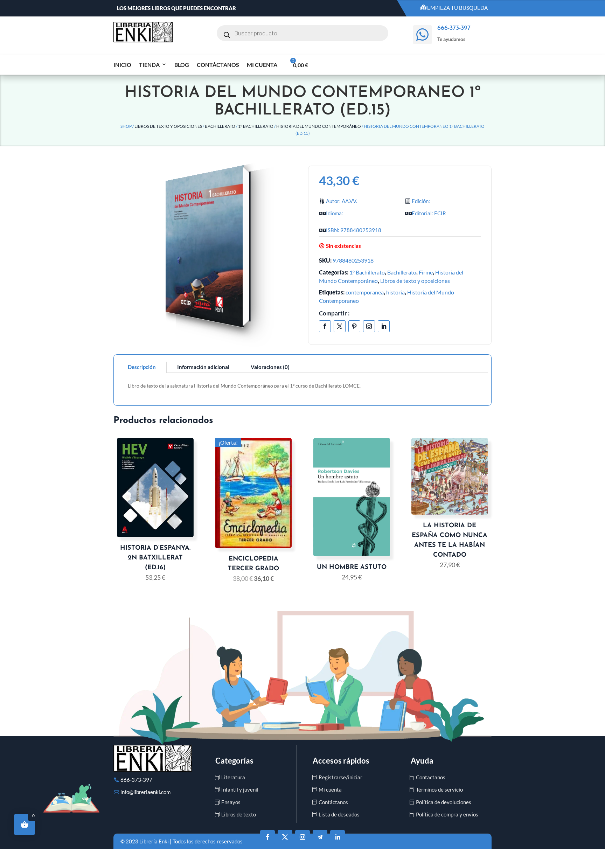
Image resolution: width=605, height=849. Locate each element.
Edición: (421, 201)
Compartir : (334, 313)
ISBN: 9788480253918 (353, 230)
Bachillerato (220, 126)
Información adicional (203, 367)
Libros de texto (238, 814)
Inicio (122, 64)
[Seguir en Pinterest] (354, 326)
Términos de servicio (439, 789)
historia (395, 292)
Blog (181, 64)
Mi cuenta (262, 64)
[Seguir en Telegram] (320, 837)
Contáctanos (218, 64)
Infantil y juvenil (239, 789)
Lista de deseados (339, 814)
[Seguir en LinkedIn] (384, 326)
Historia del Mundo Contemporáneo (318, 126)
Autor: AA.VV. (341, 201)
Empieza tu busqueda (457, 8)
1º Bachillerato (255, 126)
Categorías (234, 760)
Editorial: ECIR (429, 213)
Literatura (233, 777)
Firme (426, 272)
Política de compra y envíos (447, 814)
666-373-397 (136, 780)
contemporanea (365, 292)
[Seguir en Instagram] (369, 326)
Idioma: (334, 213)
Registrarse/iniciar (340, 777)
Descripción (142, 367)
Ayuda (422, 760)
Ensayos (231, 802)
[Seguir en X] (340, 326)
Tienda (149, 64)
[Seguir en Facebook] (325, 326)
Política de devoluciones (443, 802)
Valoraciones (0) (270, 367)
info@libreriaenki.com (145, 792)
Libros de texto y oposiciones (168, 126)
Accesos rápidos (341, 760)
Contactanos (430, 777)
